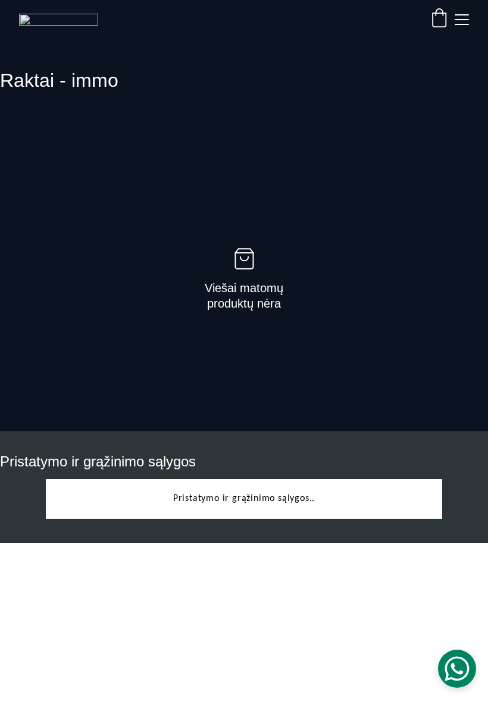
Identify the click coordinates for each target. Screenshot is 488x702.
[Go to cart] (439, 20)
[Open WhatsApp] (457, 669)
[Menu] (462, 19)
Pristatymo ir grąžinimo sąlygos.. (244, 498)
